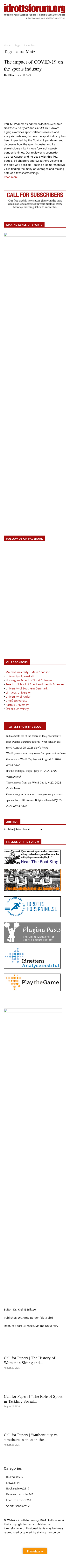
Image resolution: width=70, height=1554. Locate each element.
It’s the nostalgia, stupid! (19, 771)
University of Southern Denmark (26, 688)
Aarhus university (17, 705)
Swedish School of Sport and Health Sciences (35, 684)
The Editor (9, 75)
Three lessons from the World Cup (25, 782)
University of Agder (18, 696)
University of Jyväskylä (20, 676)
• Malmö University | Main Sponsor (27, 672)
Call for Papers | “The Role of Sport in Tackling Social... (33, 1398)
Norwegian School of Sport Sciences (29, 680)
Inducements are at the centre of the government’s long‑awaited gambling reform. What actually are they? (33, 741)
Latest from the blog (25, 727)
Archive (9, 829)
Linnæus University (18, 692)
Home (7, 45)
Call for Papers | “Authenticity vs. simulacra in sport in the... (31, 1437)
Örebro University (17, 709)
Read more (11, 177)
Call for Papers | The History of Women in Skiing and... (29, 1360)
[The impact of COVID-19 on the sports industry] (35, 99)
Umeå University (16, 700)
